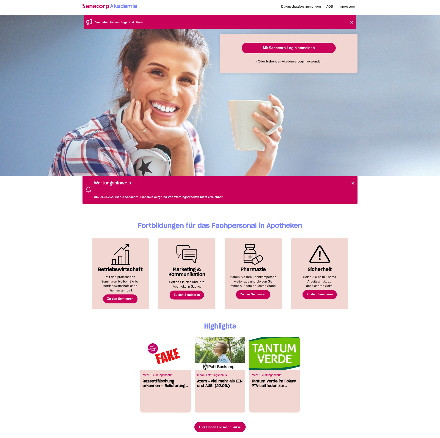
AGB (329, 6)
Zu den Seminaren (120, 298)
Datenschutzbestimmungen (301, 6)
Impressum (346, 6)
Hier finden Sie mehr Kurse (220, 427)
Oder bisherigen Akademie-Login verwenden (290, 61)
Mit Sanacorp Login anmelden (289, 48)
